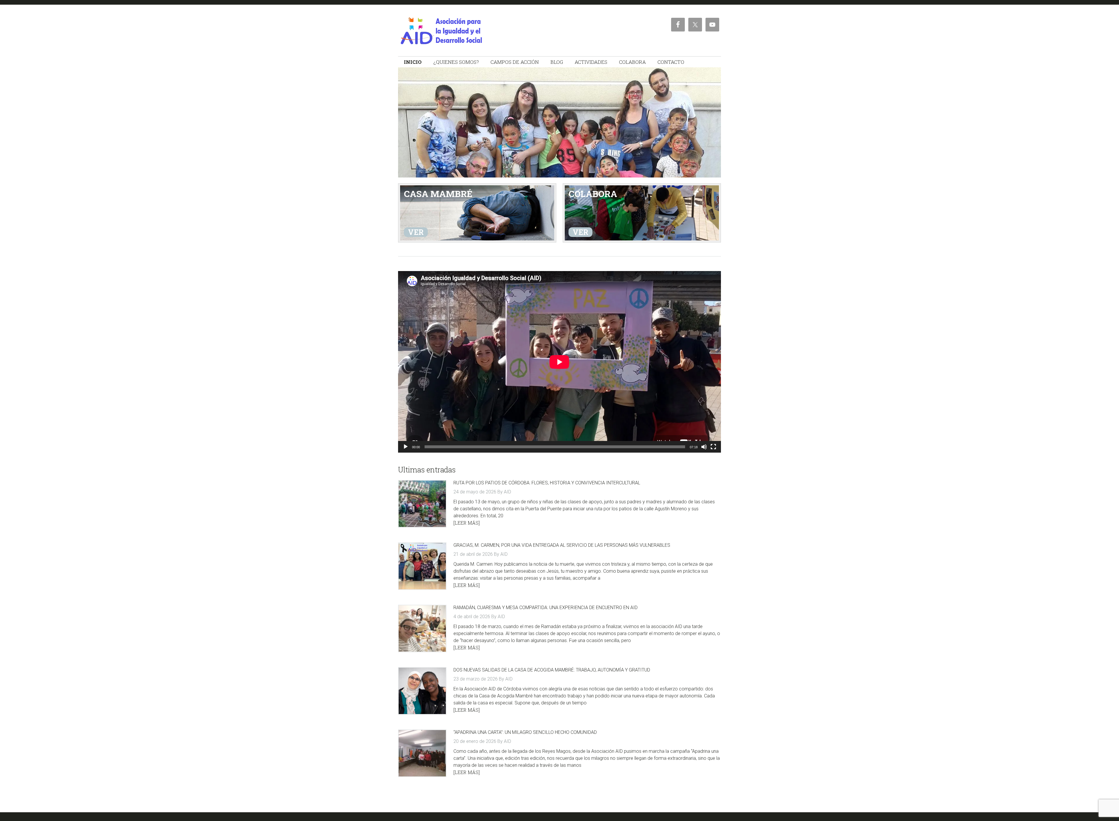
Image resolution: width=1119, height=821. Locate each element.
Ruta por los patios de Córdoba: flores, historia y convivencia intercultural (546, 483)
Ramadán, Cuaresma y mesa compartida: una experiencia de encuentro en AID (545, 607)
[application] (559, 362)
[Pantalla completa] (713, 447)
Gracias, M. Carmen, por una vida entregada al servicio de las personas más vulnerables (561, 545)
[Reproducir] (406, 447)
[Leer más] (466, 523)
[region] (559, 122)
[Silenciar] (704, 447)
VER (416, 232)
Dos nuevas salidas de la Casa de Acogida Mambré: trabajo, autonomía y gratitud (551, 670)
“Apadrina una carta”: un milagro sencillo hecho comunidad (525, 732)
